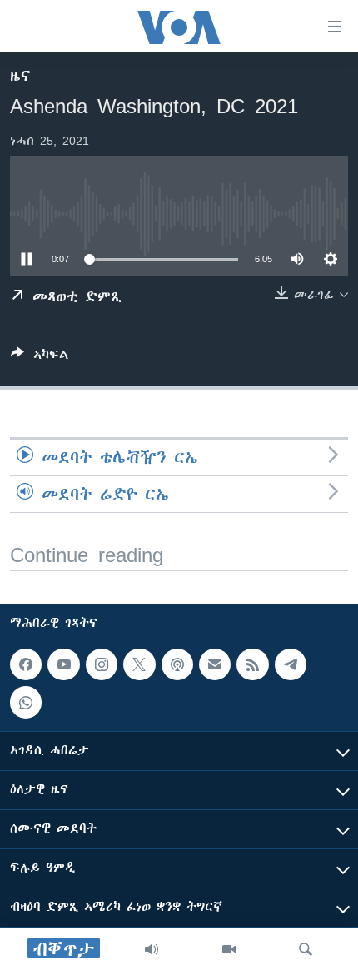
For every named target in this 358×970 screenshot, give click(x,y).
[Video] (229, 949)
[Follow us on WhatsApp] (26, 703)
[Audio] (152, 949)
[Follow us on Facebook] (26, 664)
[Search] (306, 949)
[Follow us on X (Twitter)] (139, 664)
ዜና (20, 75)
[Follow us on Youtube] (63, 664)
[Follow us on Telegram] (290, 664)
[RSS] (252, 664)
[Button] (40, 357)
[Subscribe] (215, 664)
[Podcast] (177, 664)
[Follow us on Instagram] (101, 664)
